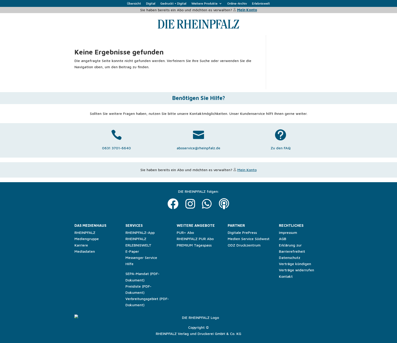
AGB (282, 239)
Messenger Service (141, 257)
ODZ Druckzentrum (244, 245)
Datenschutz (289, 257)
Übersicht (134, 3)
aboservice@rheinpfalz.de (198, 148)
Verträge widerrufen (296, 270)
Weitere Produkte (204, 3)
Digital (150, 3)
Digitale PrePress (242, 232)
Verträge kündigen (295, 264)
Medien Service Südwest (248, 239)
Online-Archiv (237, 3)
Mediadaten (84, 251)
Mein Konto (247, 10)
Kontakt (286, 276)
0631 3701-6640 (116, 148)
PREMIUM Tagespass (194, 245)
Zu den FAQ (281, 148)
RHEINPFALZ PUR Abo (195, 239)
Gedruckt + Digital (173, 3)
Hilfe (129, 264)
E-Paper (132, 251)
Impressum (288, 232)
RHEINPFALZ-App (140, 232)
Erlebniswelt (261, 3)
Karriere (81, 245)
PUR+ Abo (185, 232)
